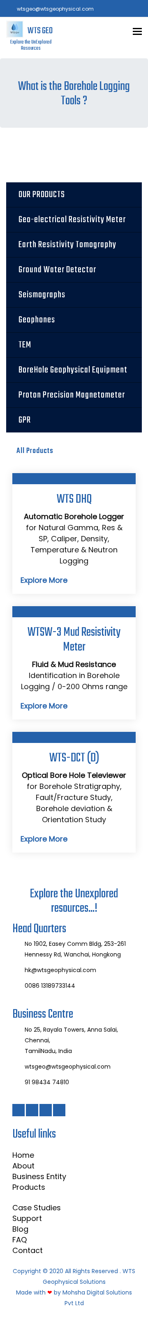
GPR (24, 420)
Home (23, 1155)
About (23, 1166)
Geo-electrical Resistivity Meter (72, 220)
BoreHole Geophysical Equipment (72, 370)
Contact (27, 1250)
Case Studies (36, 1208)
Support (27, 1218)
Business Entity (39, 1176)
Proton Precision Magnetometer (71, 395)
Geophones (36, 320)
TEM (24, 345)
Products (28, 1187)
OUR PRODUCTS (41, 195)
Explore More (44, 580)
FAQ (19, 1240)
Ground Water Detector (57, 270)
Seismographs (41, 295)
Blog (20, 1229)
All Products (34, 451)
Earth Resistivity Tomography (67, 245)
